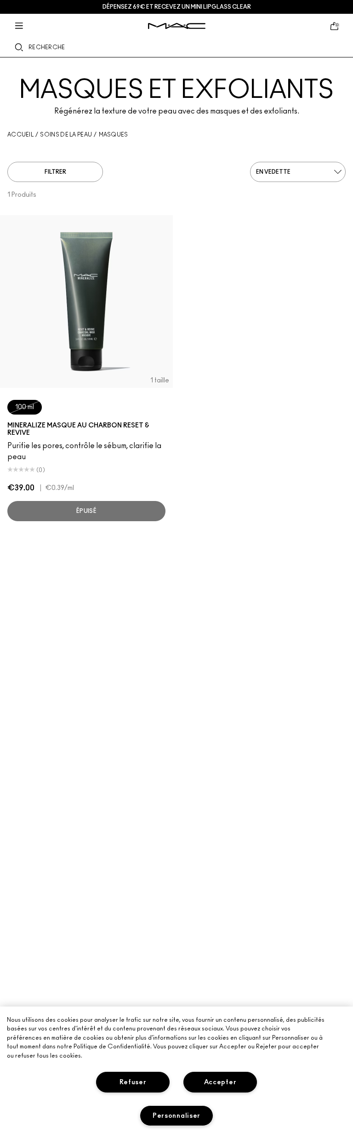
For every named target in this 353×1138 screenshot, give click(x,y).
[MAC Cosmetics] (177, 26)
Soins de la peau (66, 134)
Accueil (20, 134)
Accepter (220, 1082)
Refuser (133, 1082)
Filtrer (55, 172)
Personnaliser (176, 1115)
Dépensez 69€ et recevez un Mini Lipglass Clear (176, 7)
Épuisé (86, 511)
